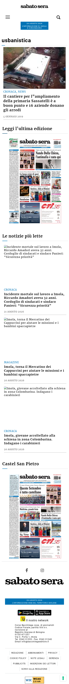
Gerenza (54, 658)
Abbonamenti (36, 653)
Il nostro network (37, 620)
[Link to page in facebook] (26, 570)
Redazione (17, 653)
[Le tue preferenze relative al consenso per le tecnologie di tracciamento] (63, 678)
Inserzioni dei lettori (43, 663)
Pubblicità (19, 663)
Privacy (52, 653)
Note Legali (38, 658)
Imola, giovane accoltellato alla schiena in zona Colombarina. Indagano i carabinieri (29, 439)
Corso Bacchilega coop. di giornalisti (34, 625)
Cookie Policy (18, 658)
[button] (53, 15)
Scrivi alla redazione (34, 669)
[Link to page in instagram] (42, 570)
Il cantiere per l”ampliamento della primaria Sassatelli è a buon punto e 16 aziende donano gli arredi (33, 103)
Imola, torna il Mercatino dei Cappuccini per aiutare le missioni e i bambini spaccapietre (34, 370)
